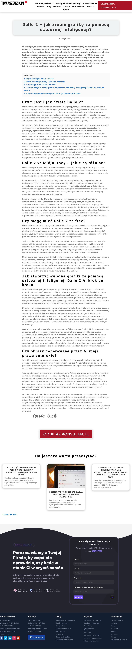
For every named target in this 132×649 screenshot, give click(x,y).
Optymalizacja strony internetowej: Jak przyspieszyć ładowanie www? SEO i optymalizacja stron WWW (110, 472)
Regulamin (4, 634)
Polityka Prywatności (8, 631)
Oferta (67, 7)
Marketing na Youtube (92, 620)
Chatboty (59, 634)
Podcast (57, 7)
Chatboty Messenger (92, 623)
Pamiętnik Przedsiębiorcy (68, 4)
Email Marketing (62, 623)
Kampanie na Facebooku (65, 620)
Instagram (88, 633)
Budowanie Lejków (63, 637)
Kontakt (91, 7)
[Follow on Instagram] (14, 638)
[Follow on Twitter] (5, 638)
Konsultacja (36, 637)
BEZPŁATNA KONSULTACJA (108, 5)
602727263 (97, 551)
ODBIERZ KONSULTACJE (66, 434)
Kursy (66, 10)
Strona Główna (90, 4)
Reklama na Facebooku (93, 638)
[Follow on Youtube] (18, 638)
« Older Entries (9, 514)
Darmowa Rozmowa (119, 640)
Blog (49, 7)
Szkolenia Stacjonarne (64, 640)
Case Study (88, 626)
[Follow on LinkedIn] (10, 638)
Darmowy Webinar (44, 4)
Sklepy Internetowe (63, 629)
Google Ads (60, 626)
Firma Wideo (78, 7)
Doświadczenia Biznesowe (89, 629)
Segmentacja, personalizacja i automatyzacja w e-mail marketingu (66, 494)
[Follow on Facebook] (1, 638)
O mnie (40, 7)
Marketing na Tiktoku (92, 635)
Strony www (60, 631)
